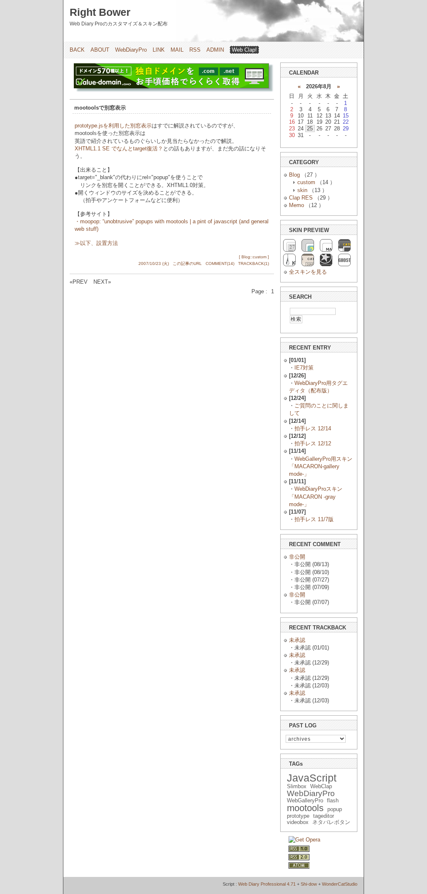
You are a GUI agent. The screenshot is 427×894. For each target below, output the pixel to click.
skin (302, 190)
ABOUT (99, 50)
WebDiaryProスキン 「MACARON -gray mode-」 (315, 496)
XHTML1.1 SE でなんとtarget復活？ (119, 148)
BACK (77, 50)
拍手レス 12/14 (312, 428)
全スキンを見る (308, 272)
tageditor (323, 816)
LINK (159, 50)
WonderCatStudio (339, 884)
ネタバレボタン (331, 822)
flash (333, 800)
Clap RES (301, 198)
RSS (195, 50)
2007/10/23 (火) (153, 263)
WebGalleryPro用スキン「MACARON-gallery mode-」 (320, 466)
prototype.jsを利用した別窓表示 (113, 125)
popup (334, 809)
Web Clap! (244, 50)
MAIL (177, 50)
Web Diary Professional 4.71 (267, 884)
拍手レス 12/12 (312, 443)
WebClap (321, 786)
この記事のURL (187, 263)
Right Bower (100, 12)
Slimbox (296, 786)
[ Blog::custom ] (254, 257)
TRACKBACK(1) (253, 263)
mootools (305, 808)
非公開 (297, 557)
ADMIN (215, 50)
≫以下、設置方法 (96, 243)
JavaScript (312, 778)
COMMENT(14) (220, 263)
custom (306, 182)
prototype (298, 816)
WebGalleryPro (305, 800)
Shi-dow (309, 884)
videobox (298, 822)
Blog (294, 175)
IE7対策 (304, 368)
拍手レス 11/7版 (314, 519)
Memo (296, 205)
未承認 (297, 640)
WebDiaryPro (131, 50)
